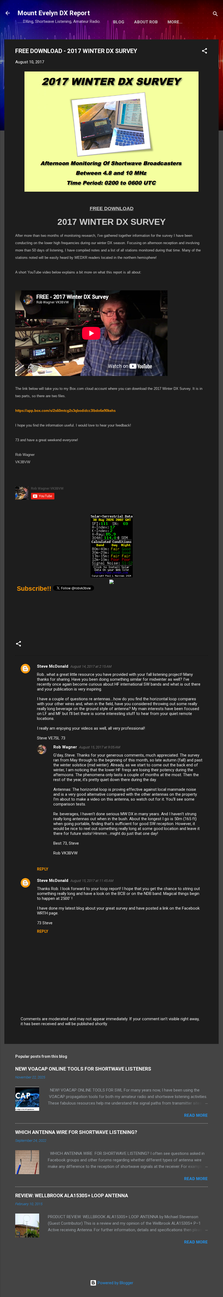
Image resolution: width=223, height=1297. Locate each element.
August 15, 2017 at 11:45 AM (91, 881)
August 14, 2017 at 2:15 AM (91, 666)
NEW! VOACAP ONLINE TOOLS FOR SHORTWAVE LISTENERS (83, 1069)
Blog (118, 22)
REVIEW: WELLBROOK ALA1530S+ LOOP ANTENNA (71, 1195)
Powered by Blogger (115, 1282)
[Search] (215, 15)
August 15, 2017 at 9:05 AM (99, 747)
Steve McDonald (52, 666)
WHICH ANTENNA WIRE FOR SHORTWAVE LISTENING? (76, 1132)
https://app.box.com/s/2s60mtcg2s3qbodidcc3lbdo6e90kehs (65, 411)
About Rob (146, 22)
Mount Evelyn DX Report (53, 13)
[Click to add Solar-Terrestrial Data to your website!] (112, 575)
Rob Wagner (65, 747)
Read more (196, 1115)
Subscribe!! (34, 588)
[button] (204, 52)
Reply (42, 869)
